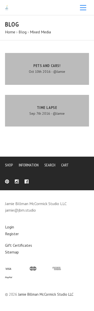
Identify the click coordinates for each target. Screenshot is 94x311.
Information (29, 164)
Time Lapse (47, 107)
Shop (9, 164)
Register (12, 233)
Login (9, 226)
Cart (65, 164)
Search (49, 164)
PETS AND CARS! (47, 65)
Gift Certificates (18, 245)
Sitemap (12, 252)
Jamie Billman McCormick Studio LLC (45, 294)
